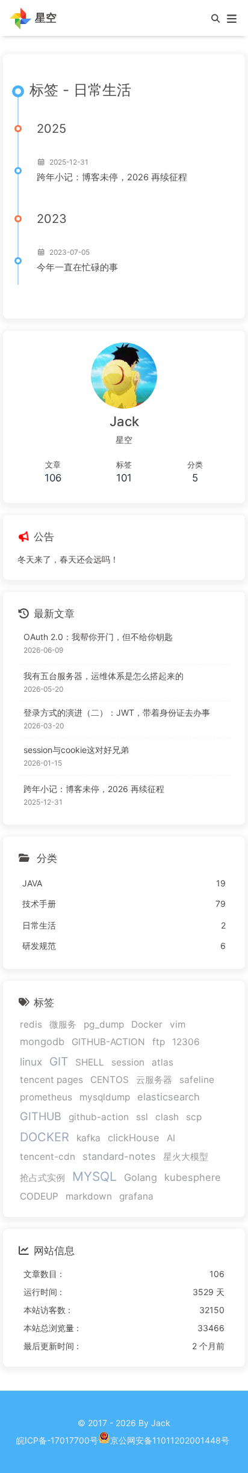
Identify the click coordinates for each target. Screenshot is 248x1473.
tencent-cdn (47, 1156)
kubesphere (192, 1177)
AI (171, 1138)
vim (177, 1024)
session (127, 1062)
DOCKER (44, 1137)
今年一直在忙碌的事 (77, 267)
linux (31, 1061)
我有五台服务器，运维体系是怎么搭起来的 (103, 676)
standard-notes (119, 1156)
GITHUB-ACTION (108, 1042)
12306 (186, 1042)
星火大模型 (185, 1156)
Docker (147, 1024)
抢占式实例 (42, 1177)
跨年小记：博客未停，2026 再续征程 (112, 177)
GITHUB (40, 1116)
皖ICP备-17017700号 (57, 1440)
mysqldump (104, 1097)
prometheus (46, 1097)
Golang (140, 1177)
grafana (136, 1196)
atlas (162, 1062)
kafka (88, 1138)
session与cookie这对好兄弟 (76, 750)
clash (167, 1117)
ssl (142, 1117)
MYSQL (94, 1176)
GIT (58, 1061)
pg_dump (104, 1024)
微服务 (62, 1024)
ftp (158, 1042)
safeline (196, 1079)
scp (194, 1117)
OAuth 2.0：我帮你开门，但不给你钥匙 (98, 637)
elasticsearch (168, 1097)
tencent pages (51, 1079)
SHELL (89, 1062)
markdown (89, 1196)
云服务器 (154, 1079)
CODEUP (39, 1196)
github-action (99, 1117)
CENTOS (109, 1079)
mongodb (42, 1041)
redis (31, 1024)
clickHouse (134, 1138)
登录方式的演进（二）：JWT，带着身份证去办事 (116, 712)
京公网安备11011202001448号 (169, 1440)
